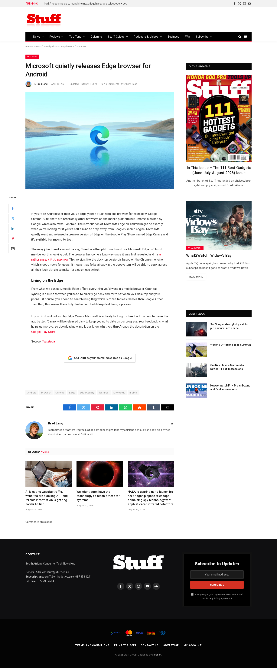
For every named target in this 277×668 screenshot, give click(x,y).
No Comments (111, 84)
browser (46, 392)
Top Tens (75, 36)
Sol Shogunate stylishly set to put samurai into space (229, 326)
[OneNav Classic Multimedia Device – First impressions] (196, 370)
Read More (196, 276)
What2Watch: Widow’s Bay (209, 255)
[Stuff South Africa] (44, 19)
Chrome (59, 392)
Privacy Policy (213, 598)
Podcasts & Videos (146, 36)
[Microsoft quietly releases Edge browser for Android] (99, 140)
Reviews (55, 36)
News (36, 36)
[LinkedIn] (12, 228)
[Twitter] (12, 218)
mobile (133, 392)
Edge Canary (87, 392)
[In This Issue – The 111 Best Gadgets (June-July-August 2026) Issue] (219, 118)
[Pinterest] (12, 238)
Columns (96, 36)
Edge (72, 392)
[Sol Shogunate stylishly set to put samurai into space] (196, 329)
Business (173, 36)
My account (193, 645)
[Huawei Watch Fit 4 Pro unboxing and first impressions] (196, 390)
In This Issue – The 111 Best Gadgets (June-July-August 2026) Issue (219, 170)
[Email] (12, 248)
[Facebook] (12, 208)
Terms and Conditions (92, 645)
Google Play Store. (43, 332)
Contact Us (150, 645)
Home (28, 46)
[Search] (240, 36)
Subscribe (202, 36)
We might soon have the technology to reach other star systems (98, 496)
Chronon (156, 654)
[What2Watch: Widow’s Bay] (219, 225)
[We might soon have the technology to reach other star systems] (100, 474)
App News (32, 56)
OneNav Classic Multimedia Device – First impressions (227, 367)
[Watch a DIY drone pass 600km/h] (196, 349)
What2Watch (195, 247)
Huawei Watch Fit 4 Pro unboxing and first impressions (230, 387)
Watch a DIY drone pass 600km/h (230, 344)
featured (104, 392)
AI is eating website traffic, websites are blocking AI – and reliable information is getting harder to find (46, 498)
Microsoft (119, 392)
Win (187, 36)
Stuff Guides (116, 36)
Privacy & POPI (125, 645)
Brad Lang (42, 84)
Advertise (171, 645)
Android (32, 392)
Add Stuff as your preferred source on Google (103, 357)
